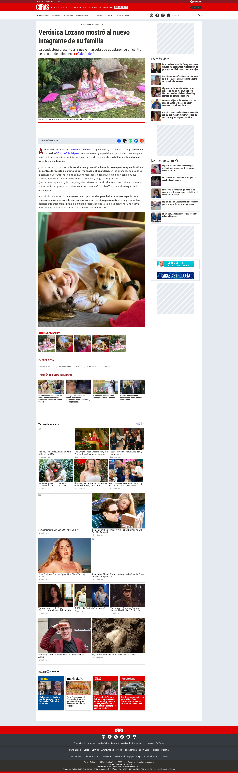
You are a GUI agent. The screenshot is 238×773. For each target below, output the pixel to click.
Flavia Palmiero (123, 15)
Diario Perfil (79, 743)
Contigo (95, 749)
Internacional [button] (105, 7)
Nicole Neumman (82, 15)
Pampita (110, 15)
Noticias (55, 7)
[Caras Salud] (175, 266)
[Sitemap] (134, 737)
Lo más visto (160, 59)
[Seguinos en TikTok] (168, 15)
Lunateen (149, 743)
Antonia (107, 366)
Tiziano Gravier (42, 15)
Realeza (86, 7)
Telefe (78, 366)
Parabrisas (137, 743)
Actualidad (75, 7)
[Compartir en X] (125, 141)
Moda (94, 7)
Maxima (165, 749)
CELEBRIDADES (85, 24)
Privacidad (120, 756)
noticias (51, 679)
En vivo (197, 7)
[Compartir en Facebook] (119, 141)
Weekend (125, 743)
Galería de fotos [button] (88, 54)
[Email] (142, 141)
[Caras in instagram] (151, 15)
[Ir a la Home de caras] (42, 9)
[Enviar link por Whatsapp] (130, 141)
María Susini (68, 15)
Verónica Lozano (46, 366)
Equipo (130, 756)
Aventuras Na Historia (111, 749)
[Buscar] (199, 15)
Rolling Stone (130, 749)
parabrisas (132, 679)
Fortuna (115, 743)
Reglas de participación (147, 756)
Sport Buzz (144, 749)
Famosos (64, 7)
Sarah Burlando (98, 15)
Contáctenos (107, 756)
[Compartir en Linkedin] (136, 141)
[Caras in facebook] (157, 15)
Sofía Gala (56, 15)
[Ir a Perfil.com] (196, 2)
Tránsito (164, 756)
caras (105, 679)
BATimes (160, 743)
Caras (86, 749)
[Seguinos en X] (163, 15)
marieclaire (78, 679)
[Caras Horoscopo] (175, 278)
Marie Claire (103, 743)
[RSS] (128, 737)
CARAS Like (121, 7)
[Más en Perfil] (53, 672)
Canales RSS (75, 756)
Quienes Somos (91, 756)
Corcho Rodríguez (92, 366)
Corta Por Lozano (64, 366)
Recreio (155, 749)
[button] (91, 90)
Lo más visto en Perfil (166, 160)
